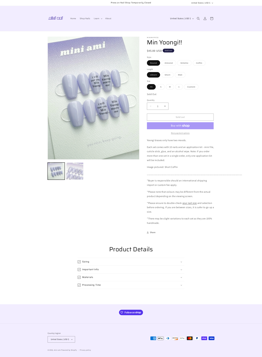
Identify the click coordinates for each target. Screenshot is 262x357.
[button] (98, 18)
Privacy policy (85, 350)
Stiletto (185, 63)
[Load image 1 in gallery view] (56, 171)
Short (169, 75)
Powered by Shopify (69, 350)
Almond (170, 63)
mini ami (57, 350)
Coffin (200, 63)
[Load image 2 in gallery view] (74, 171)
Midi (181, 75)
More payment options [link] (180, 133)
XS (153, 87)
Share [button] (153, 232)
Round (155, 63)
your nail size (189, 203)
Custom (192, 87)
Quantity (151, 100)
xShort (155, 75)
